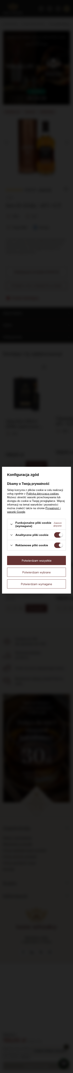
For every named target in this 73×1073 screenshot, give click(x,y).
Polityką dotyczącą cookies (42, 493)
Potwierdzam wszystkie (37, 560)
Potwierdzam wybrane (36, 572)
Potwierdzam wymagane (36, 584)
